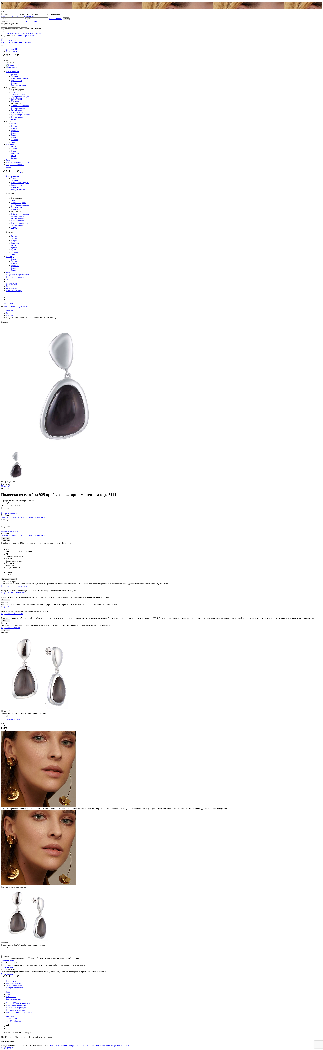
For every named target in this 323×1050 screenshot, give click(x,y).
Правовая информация (16, 1008)
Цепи (13, 137)
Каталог (9, 313)
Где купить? (11, 981)
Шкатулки (15, 101)
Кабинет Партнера (14, 291)
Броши (14, 135)
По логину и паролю (25, 16)
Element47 (5, 486)
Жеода (14, 119)
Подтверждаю (7, 1048)
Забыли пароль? (55, 19)
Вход (3, 42)
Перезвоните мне (8, 40)
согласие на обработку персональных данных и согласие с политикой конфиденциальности (89, 1045)
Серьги (14, 126)
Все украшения (12, 71)
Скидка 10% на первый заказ (18, 1003)
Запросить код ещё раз (10, 33)
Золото (14, 74)
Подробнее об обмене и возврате (15, 593)
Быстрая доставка (18, 85)
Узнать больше (7, 960)
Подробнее (5, 607)
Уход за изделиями (14, 985)
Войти (38, 33)
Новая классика (18, 112)
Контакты (10, 1016)
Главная (9, 311)
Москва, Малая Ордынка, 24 (15, 306)
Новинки (15, 83)
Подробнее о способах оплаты (14, 586)
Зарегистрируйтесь (26, 35)
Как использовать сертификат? (19, 1012)
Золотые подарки (18, 94)
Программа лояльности (16, 1005)
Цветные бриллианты (20, 115)
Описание (5, 538)
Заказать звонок (13, 720)
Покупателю (11, 284)
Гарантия (5, 621)
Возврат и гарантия (14, 988)
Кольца (14, 124)
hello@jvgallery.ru (13, 1021)
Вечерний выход (18, 108)
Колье (13, 133)
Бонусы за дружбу (14, 999)
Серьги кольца (17, 117)
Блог (8, 160)
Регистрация (11, 42)
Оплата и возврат (9, 579)
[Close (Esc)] (2, 38)
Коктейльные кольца (20, 110)
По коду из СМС (8, 16)
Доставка (5, 600)
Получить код (31, 21)
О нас (8, 281)
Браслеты (15, 131)
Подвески (15, 128)
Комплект (5, 630)
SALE (8, 167)
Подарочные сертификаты (17, 162)
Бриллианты (16, 81)
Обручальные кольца (20, 106)
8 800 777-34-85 (24, 42)
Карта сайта (11, 997)
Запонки (14, 140)
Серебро (14, 76)
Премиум (10, 144)
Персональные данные (16, 1010)
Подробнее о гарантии (10, 628)
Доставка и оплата (14, 983)
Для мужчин (16, 99)
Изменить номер (28, 33)
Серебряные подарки (20, 96)
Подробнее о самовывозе (12, 614)
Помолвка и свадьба (20, 78)
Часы (13, 142)
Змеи (13, 92)
